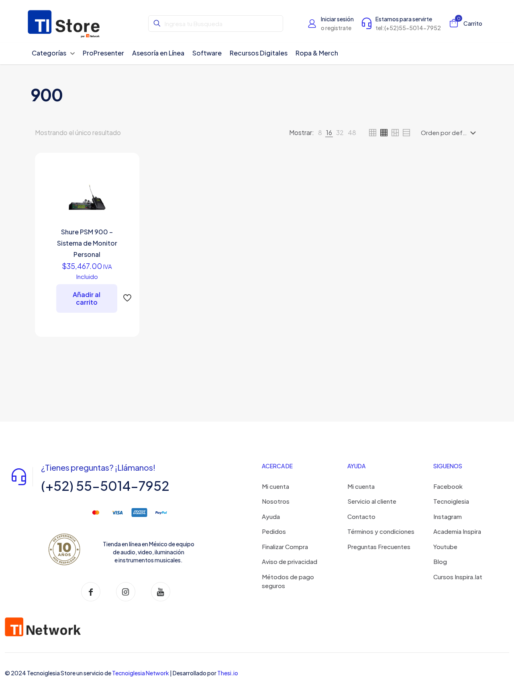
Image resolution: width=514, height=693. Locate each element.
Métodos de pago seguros (288, 581)
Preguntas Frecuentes (378, 546)
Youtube (445, 546)
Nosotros (276, 501)
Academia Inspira (457, 531)
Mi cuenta (275, 486)
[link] (320, 132)
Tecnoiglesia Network (140, 673)
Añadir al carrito (86, 298)
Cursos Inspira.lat (457, 576)
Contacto (361, 516)
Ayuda (271, 516)
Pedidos (274, 531)
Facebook (448, 486)
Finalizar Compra (285, 546)
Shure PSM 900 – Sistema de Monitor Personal (87, 243)
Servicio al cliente (371, 501)
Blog (440, 561)
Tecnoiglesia (451, 501)
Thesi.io (227, 673)
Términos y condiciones (380, 531)
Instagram (447, 516)
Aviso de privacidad (289, 561)
